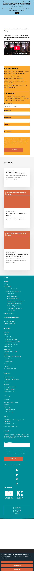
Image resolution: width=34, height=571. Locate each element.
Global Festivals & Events (11, 426)
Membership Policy (9, 392)
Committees (7, 349)
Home (6, 29)
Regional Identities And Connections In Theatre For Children (15, 82)
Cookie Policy (17, 508)
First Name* (7, 110)
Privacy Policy (17, 510)
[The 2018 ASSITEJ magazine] (17, 177)
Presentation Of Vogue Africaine (13, 78)
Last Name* (7, 117)
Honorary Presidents (10, 387)
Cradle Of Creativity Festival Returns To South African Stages (15, 86)
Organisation (8, 132)
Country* (6, 124)
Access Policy (17, 507)
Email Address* (8, 103)
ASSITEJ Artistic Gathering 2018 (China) (16, 171)
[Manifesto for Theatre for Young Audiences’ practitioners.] (17, 250)
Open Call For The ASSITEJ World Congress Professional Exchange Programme (16, 72)
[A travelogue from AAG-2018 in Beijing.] (17, 209)
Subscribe (7, 431)
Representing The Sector (11, 402)
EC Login (17, 513)
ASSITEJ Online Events (10, 424)
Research (6, 404)
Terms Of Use (17, 511)
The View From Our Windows (12, 76)
